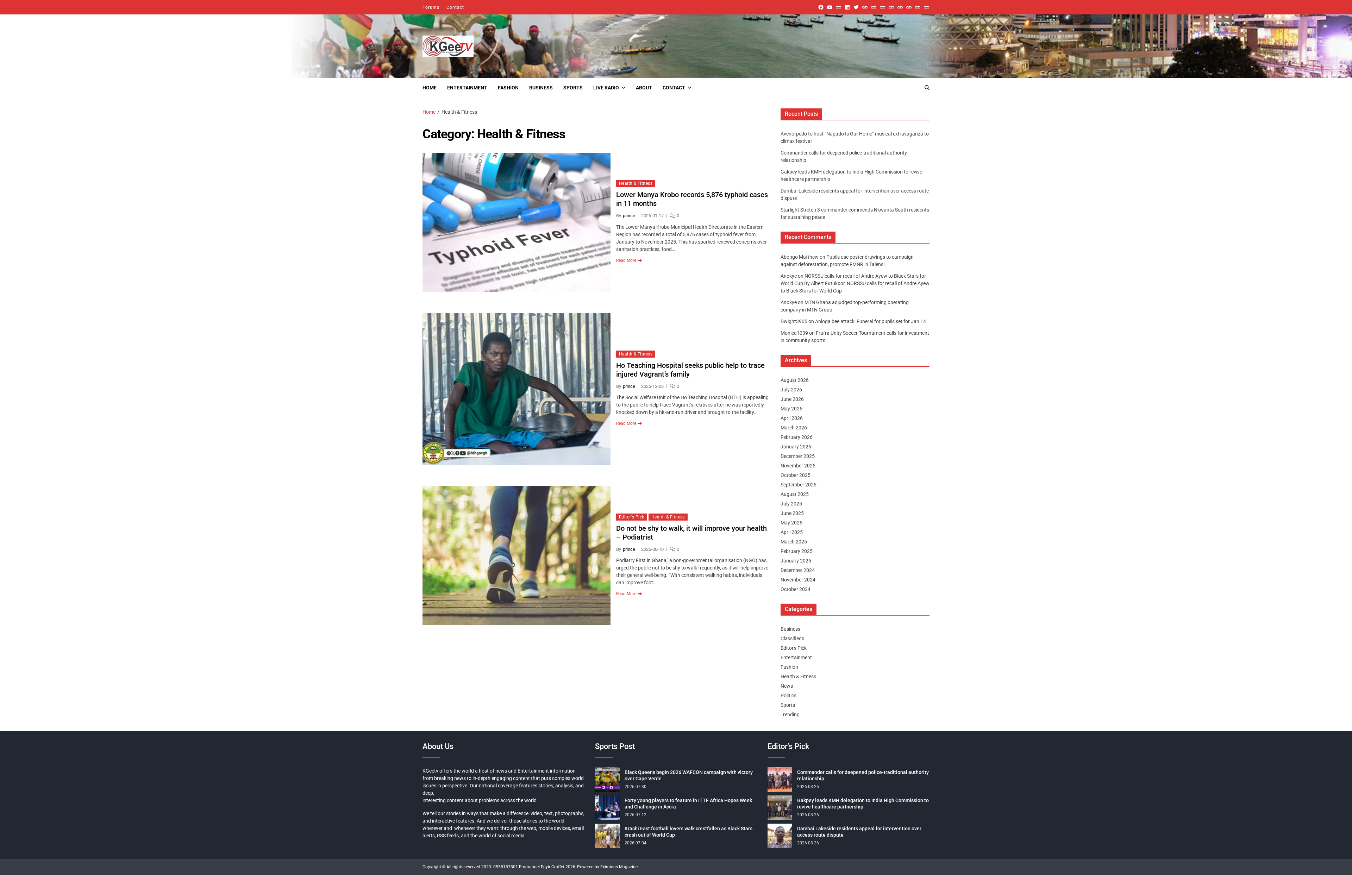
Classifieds (792, 638)
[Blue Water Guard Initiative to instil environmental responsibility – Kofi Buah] (909, 7)
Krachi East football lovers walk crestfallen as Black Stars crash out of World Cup (688, 832)
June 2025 (792, 513)
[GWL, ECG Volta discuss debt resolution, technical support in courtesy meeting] (865, 7)
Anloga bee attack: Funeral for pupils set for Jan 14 (870, 321)
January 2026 (796, 446)
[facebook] (821, 7)
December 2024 (798, 570)
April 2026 (792, 418)
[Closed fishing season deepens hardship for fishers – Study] (874, 7)
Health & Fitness (635, 183)
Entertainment (467, 87)
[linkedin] (847, 7)
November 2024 (798, 580)
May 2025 (791, 522)
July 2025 (791, 503)
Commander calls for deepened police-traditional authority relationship (863, 775)
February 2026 (797, 437)
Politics (788, 695)
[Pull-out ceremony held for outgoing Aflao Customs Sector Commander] (891, 7)
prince (629, 215)
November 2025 (798, 465)
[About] (927, 7)
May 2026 (791, 408)
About (644, 87)
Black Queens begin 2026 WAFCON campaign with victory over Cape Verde (689, 775)
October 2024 (795, 589)
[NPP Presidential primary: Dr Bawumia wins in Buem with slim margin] (918, 7)
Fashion (508, 87)
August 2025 (795, 494)
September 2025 (798, 484)
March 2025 (794, 541)
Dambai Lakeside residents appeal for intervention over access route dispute (859, 832)
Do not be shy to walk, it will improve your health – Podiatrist (691, 532)
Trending (790, 714)
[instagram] (838, 7)
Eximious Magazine (619, 866)
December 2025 (798, 456)
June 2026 (792, 399)
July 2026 (791, 389)
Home (430, 87)
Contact (455, 7)
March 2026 (794, 427)
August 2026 (795, 380)
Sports (573, 87)
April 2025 (792, 532)
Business (541, 87)
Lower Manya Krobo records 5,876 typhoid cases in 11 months (692, 199)
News (787, 686)
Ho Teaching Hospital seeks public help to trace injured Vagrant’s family (690, 369)
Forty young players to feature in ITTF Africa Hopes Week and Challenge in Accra (688, 804)
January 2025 (796, 561)
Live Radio (606, 87)
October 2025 (795, 475)
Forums (431, 7)
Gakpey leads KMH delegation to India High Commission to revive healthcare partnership (863, 804)
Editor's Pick (631, 517)
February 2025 (797, 551)
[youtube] (830, 7)
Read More (626, 260)
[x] (856, 7)
